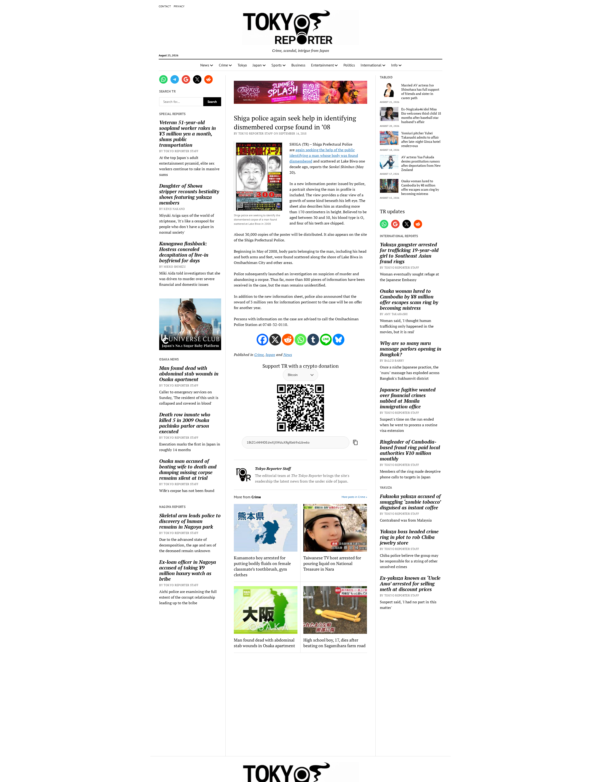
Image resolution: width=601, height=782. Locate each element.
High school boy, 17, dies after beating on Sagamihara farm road (334, 642)
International (371, 65)
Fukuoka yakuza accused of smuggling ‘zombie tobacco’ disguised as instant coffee (410, 501)
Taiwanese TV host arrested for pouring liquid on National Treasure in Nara (332, 563)
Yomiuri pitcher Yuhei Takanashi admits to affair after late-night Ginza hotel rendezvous (420, 139)
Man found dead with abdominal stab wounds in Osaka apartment (188, 373)
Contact (165, 6)
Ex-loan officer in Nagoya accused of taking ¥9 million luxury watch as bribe (187, 570)
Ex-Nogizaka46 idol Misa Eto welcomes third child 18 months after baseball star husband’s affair (421, 115)
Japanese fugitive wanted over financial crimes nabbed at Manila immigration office (407, 398)
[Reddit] (288, 339)
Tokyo (242, 65)
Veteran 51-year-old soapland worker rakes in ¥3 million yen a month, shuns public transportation (187, 134)
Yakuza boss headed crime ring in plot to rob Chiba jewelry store (409, 537)
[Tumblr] (313, 339)
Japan (257, 65)
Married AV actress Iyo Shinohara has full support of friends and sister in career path (420, 91)
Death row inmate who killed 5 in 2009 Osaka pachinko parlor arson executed (184, 423)
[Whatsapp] (300, 339)
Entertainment (322, 65)
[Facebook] (262, 339)
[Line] (326, 339)
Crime (223, 65)
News (204, 65)
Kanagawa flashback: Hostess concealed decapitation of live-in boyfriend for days (183, 252)
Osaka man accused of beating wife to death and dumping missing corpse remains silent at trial (187, 469)
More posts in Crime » (354, 497)
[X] (275, 339)
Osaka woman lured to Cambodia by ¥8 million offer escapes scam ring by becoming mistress (420, 187)
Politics (349, 65)
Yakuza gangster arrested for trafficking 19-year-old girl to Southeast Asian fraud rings (409, 253)
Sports (276, 65)
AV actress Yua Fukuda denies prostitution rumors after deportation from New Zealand (421, 163)
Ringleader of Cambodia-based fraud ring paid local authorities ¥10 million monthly (410, 450)
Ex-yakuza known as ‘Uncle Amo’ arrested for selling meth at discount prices (410, 583)
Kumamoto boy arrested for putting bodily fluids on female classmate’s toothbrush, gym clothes (262, 566)
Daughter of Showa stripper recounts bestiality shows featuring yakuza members (189, 194)
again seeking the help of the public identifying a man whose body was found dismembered (323, 155)
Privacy (179, 6)
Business (298, 65)
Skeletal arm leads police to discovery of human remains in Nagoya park (190, 521)
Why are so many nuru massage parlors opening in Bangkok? (410, 348)
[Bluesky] (338, 339)
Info (394, 65)
